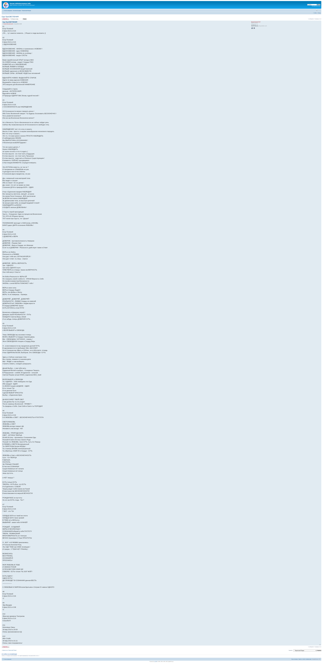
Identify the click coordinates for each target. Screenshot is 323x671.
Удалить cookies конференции (304, 659)
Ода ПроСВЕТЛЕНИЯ (10, 17)
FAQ (316, 12)
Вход (319, 12)
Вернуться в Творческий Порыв (9, 650)
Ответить (4, 18)
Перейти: (291, 650)
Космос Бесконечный (8, 23)
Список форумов (8, 10)
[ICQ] (254, 28)
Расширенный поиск (316, 5)
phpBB (155, 661)
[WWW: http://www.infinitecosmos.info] (252, 28)
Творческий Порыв (26, 10)
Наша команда (294, 659)
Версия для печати (317, 10)
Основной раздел (17, 10)
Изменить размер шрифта (319, 10)
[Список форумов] (6, 4)
